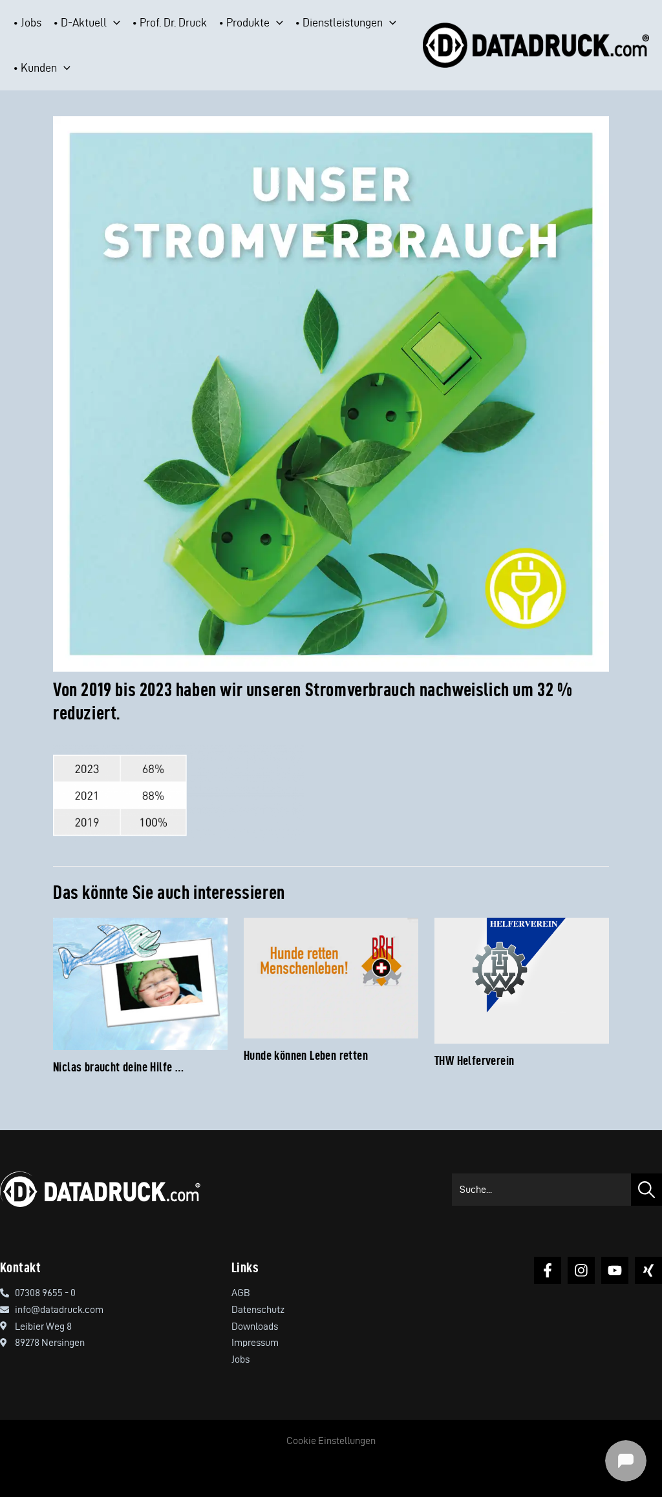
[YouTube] (614, 1270)
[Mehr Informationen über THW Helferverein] (521, 978)
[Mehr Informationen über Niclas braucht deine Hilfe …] (140, 981)
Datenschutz (257, 1309)
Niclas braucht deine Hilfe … (118, 1067)
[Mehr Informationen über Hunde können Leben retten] (331, 975)
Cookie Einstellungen (331, 1440)
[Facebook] (547, 1270)
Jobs (240, 1359)
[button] (113, 22)
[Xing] (648, 1270)
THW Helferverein (474, 1060)
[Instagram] (581, 1270)
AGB (240, 1292)
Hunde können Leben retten (306, 1055)
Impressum (255, 1342)
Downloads (254, 1326)
